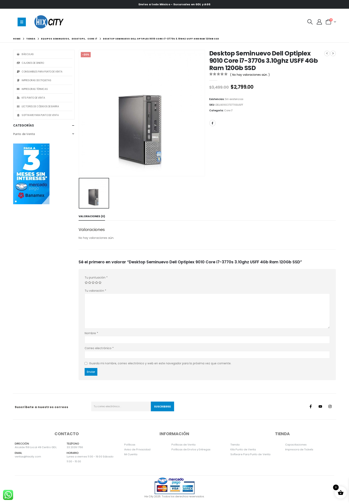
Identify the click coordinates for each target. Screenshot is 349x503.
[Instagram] (330, 406)
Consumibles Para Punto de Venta (42, 71)
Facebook (212, 123)
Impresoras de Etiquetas (36, 80)
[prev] (327, 53)
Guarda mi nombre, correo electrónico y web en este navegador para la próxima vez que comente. (160, 363)
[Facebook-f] (311, 406)
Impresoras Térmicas (35, 89)
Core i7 (228, 110)
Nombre (91, 333)
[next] (333, 53)
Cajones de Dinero (33, 63)
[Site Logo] (50, 21)
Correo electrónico (99, 348)
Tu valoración (95, 291)
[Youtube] (320, 406)
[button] (310, 21)
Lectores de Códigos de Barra (40, 106)
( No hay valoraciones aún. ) (250, 75)
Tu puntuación (96, 277)
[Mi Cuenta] (319, 21)
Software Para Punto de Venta (40, 115)
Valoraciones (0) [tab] (92, 216)
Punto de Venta (24, 134)
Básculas (28, 54)
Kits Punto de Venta (33, 97)
